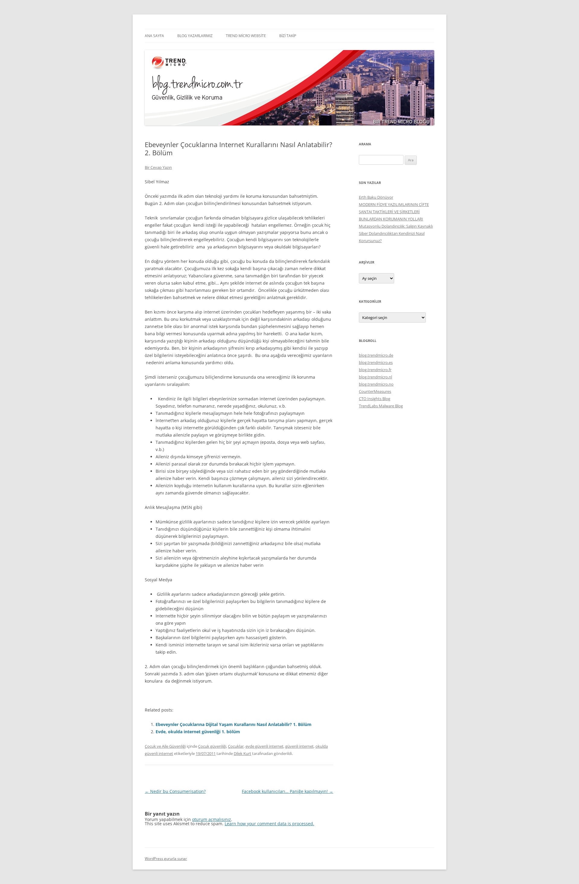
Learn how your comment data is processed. (269, 823)
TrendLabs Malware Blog (381, 406)
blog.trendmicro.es (376, 362)
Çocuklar (236, 746)
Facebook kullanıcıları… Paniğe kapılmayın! (287, 791)
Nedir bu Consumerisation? (175, 791)
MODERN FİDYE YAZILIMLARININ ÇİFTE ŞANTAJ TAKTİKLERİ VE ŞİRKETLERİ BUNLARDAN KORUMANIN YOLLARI (394, 212)
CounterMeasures (375, 391)
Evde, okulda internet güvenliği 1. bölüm (198, 731)
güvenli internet (299, 746)
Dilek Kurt (242, 753)
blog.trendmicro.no (376, 384)
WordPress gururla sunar (166, 858)
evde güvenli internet (264, 746)
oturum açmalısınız (211, 819)
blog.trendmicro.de (376, 355)
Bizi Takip (287, 35)
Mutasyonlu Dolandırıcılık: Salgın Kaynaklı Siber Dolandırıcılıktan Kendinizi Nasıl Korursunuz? (396, 233)
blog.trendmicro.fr (375, 369)
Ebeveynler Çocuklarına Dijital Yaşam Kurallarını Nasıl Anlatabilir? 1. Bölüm (234, 724)
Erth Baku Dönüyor (376, 197)
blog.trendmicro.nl (375, 377)
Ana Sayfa (154, 35)
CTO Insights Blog (374, 398)
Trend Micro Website (246, 35)
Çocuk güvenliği (212, 746)
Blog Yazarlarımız (195, 35)
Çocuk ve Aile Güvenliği (165, 746)
